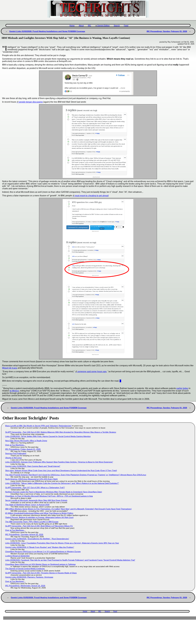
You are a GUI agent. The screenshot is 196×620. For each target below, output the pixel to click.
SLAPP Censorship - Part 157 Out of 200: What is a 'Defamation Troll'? (35, 487)
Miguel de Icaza (9, 368)
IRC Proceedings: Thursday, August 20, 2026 (24, 534)
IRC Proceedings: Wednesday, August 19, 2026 (25, 586)
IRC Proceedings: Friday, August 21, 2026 (23, 449)
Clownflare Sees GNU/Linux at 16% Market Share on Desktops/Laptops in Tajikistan (40, 564)
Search (117, 26)
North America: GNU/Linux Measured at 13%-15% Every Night (31, 479)
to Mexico (14, 391)
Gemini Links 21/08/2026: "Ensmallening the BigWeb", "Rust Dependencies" (37, 539)
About (81, 26)
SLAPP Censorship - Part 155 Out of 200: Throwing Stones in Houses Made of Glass (41, 573)
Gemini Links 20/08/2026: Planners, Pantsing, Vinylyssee (29, 577)
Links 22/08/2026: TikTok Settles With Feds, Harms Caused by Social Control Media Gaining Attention (48, 436)
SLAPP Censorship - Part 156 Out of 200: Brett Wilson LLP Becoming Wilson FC (39, 526)
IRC (89, 26)
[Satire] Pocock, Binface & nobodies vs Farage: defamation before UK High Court (39, 517)
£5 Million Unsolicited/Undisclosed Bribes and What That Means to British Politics (39, 513)
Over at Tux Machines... (15, 445)
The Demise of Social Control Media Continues (25, 568)
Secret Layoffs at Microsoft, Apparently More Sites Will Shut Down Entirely (36, 500)
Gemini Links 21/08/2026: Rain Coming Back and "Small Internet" (32, 466)
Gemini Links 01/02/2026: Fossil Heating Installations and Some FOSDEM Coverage (47, 31)
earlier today (182, 388)
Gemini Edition (103, 26)
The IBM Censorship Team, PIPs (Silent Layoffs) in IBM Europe (31, 522)
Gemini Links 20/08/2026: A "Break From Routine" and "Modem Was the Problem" (39, 547)
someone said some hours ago (92, 371)
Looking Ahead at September (17, 556)
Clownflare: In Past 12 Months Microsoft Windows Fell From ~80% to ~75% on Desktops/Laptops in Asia (49, 496)
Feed (126, 26)
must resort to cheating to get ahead (91, 195)
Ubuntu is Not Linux (13, 458)
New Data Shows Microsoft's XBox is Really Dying (26, 441)
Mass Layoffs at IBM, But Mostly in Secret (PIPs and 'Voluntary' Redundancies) (38, 426)
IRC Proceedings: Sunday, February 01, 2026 (167, 31)
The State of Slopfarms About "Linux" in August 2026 (27, 505)
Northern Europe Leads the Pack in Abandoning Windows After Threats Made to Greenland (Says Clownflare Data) (53, 492)
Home (72, 26)
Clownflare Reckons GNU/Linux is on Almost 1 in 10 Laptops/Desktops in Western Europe (43, 551)
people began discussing (31, 102)
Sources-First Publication (15, 453)
